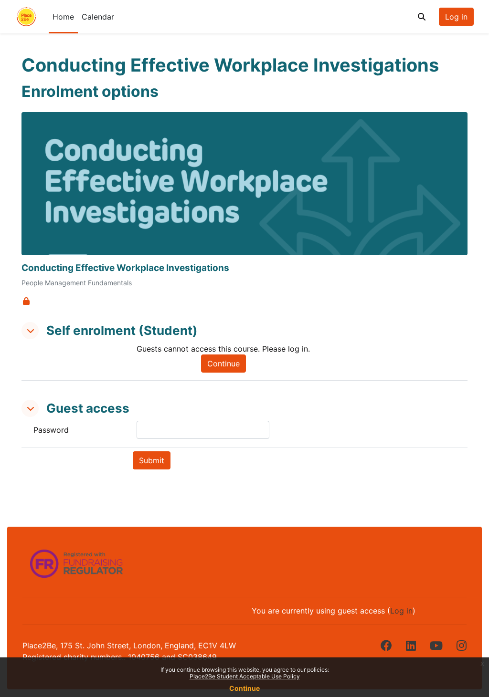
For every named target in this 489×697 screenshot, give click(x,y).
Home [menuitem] (63, 16)
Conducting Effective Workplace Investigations (125, 268)
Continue (244, 688)
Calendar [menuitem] (98, 16)
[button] (422, 17)
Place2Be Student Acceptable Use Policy (245, 676)
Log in (456, 16)
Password (51, 430)
